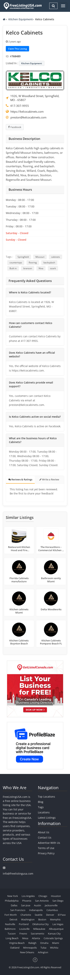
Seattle (38, 914)
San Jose (25, 905)
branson (27, 268)
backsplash (49, 262)
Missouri (39, 256)
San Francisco (17, 910)
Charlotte (26, 914)
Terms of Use (46, 848)
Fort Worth (10, 914)
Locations (44, 812)
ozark (53, 268)
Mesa (25, 938)
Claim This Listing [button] (17, 48)
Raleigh (32, 943)
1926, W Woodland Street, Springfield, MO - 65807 (34, 98)
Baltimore (10, 929)
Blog (40, 802)
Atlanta (36, 938)
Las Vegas (57, 924)
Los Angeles (28, 896)
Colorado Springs (53, 938)
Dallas (14, 905)
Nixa (41, 268)
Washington (28, 919)
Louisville (24, 929)
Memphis (55, 919)
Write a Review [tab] (50, 479)
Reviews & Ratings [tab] (21, 479)
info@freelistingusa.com (18, 873)
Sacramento (37, 933)
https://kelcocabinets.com (27, 111)
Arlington (43, 952)
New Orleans (27, 952)
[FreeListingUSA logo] (22, 6)
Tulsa (43, 947)
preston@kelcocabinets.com (28, 117)
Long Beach (12, 938)
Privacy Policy (46, 853)
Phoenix (26, 900)
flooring (33, 262)
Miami (55, 943)
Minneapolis (30, 947)
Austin (37, 905)
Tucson (12, 933)
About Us (43, 832)
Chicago (42, 896)
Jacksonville (51, 905)
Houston (56, 896)
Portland (24, 924)
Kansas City (54, 933)
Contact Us (44, 837)
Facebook (15, 127)
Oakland (14, 947)
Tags (41, 807)
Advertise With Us (49, 843)
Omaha (44, 943)
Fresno (23, 933)
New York (12, 896)
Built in (13, 268)
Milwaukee (39, 929)
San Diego (57, 900)
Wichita (54, 947)
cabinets (55, 256)
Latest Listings (47, 817)
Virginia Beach (17, 943)
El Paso (62, 914)
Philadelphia (11, 900)
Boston (42, 919)
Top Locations (46, 796)
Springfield (23, 256)
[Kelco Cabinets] (35, 80)
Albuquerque (56, 929)
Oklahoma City (40, 924)
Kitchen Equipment (20, 19)
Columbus (52, 910)
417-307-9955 (19, 106)
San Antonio (42, 900)
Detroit (13, 919)
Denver (50, 914)
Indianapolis (36, 910)
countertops (16, 262)
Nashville (10, 924)
